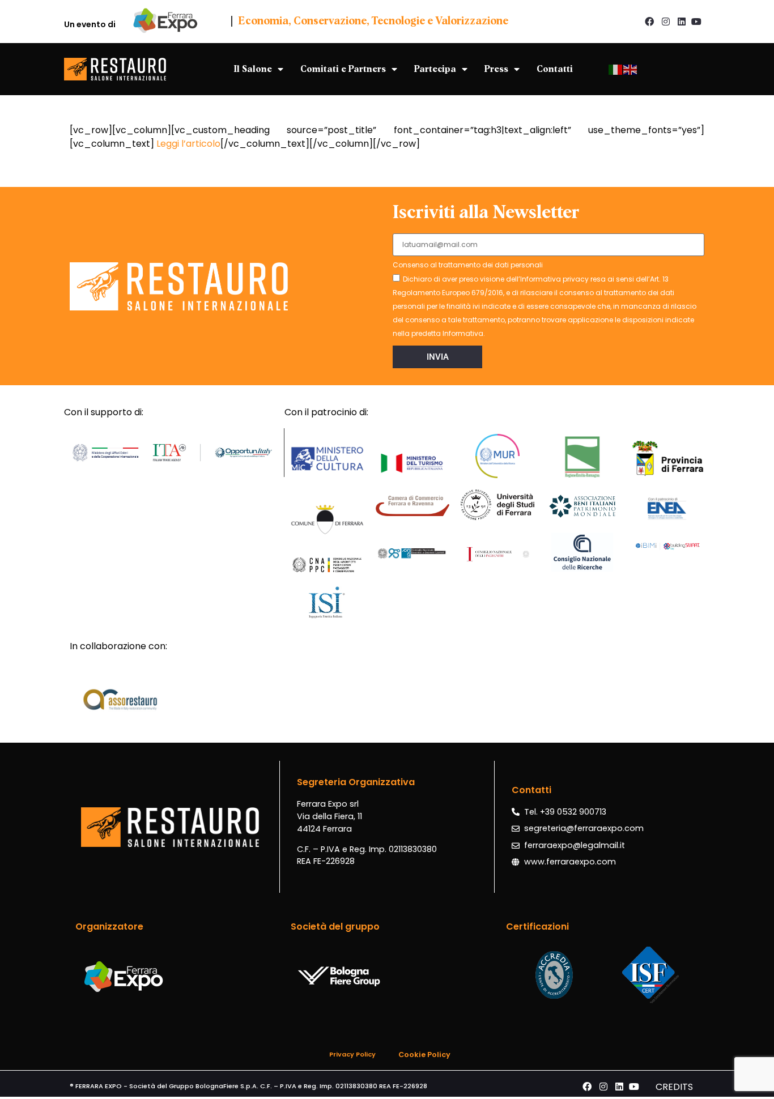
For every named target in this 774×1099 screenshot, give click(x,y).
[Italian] (616, 69)
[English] (630, 69)
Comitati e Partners (343, 69)
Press (496, 69)
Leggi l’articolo (188, 143)
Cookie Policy (424, 1054)
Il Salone (253, 69)
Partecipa (435, 69)
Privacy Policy (352, 1054)
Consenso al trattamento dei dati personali (468, 266)
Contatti (555, 69)
